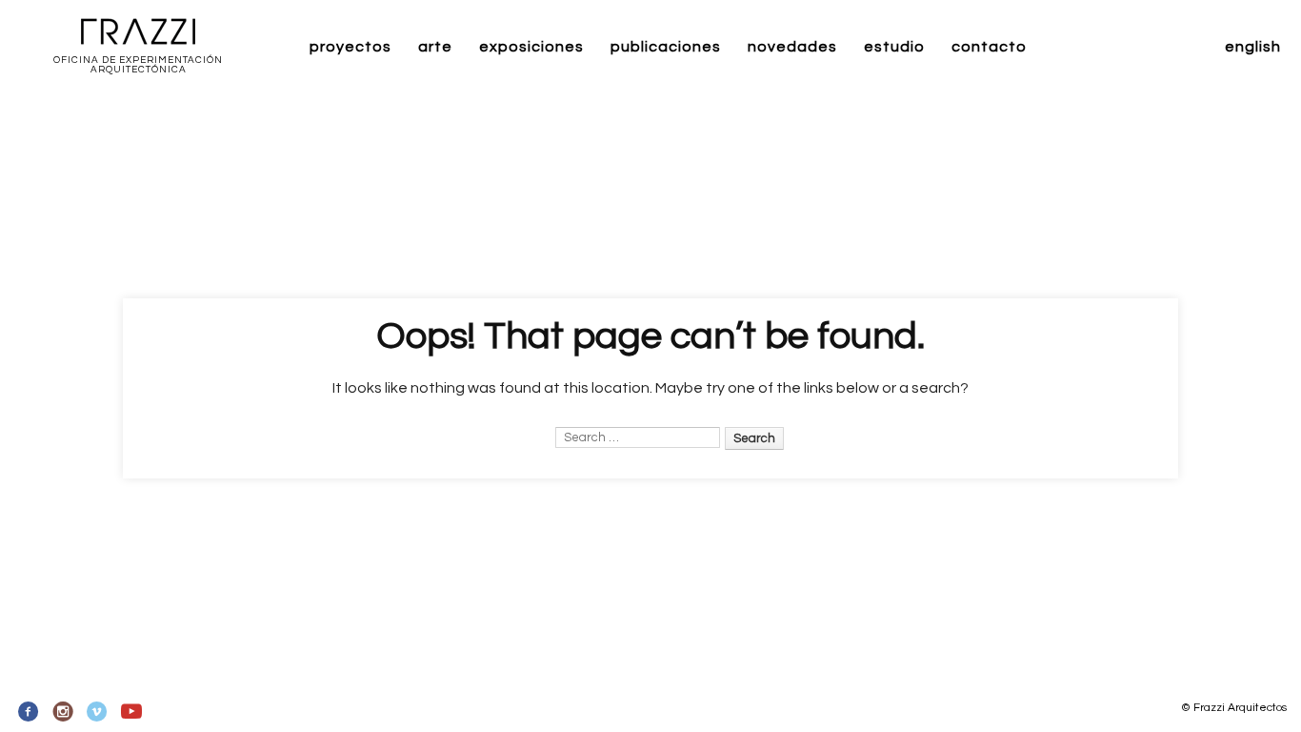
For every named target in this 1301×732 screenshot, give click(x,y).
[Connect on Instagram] (63, 712)
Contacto (989, 46)
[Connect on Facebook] (29, 712)
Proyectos (350, 46)
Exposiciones (531, 46)
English (1253, 46)
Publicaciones (665, 46)
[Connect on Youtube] (131, 712)
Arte (435, 46)
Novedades (792, 46)
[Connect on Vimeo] (97, 712)
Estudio (894, 46)
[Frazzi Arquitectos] (138, 33)
